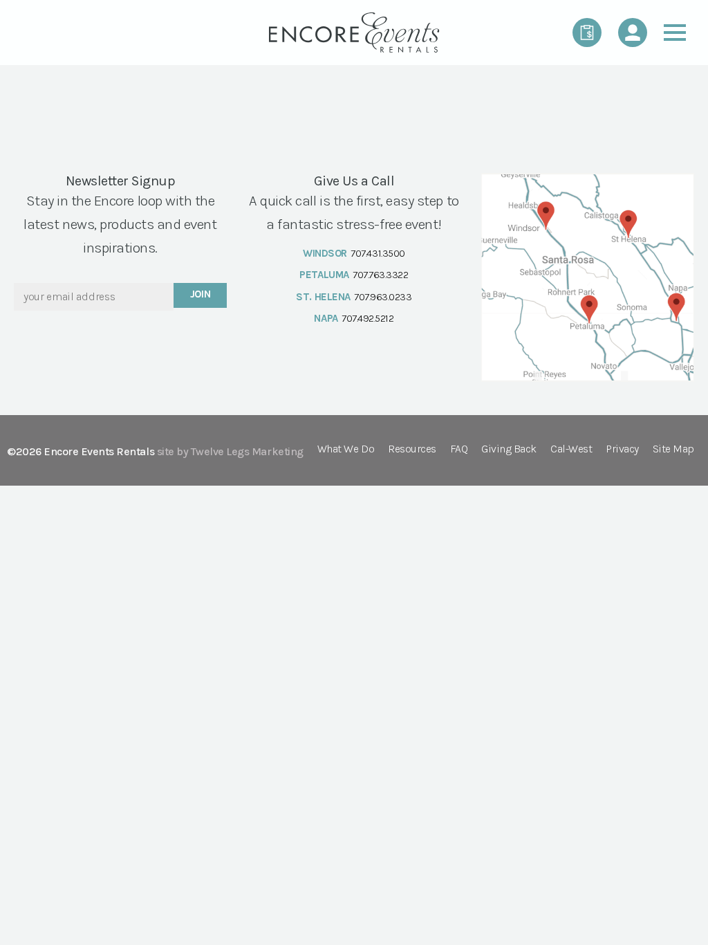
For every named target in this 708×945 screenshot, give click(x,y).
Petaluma (323, 274)
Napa (325, 318)
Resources (412, 449)
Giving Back (509, 449)
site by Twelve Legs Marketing (230, 451)
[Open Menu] (675, 32)
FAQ (459, 449)
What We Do (345, 449)
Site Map (673, 449)
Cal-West (571, 449)
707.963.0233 (382, 297)
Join (200, 294)
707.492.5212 (367, 318)
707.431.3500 (377, 253)
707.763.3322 (380, 274)
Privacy (622, 449)
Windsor (325, 253)
